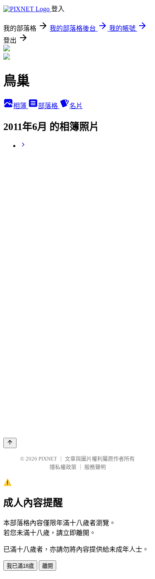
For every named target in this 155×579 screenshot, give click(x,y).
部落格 (49, 105)
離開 (47, 566)
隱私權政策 (63, 467)
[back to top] (10, 443)
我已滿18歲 (20, 566)
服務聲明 (95, 467)
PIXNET (47, 459)
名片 (76, 105)
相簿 (20, 105)
